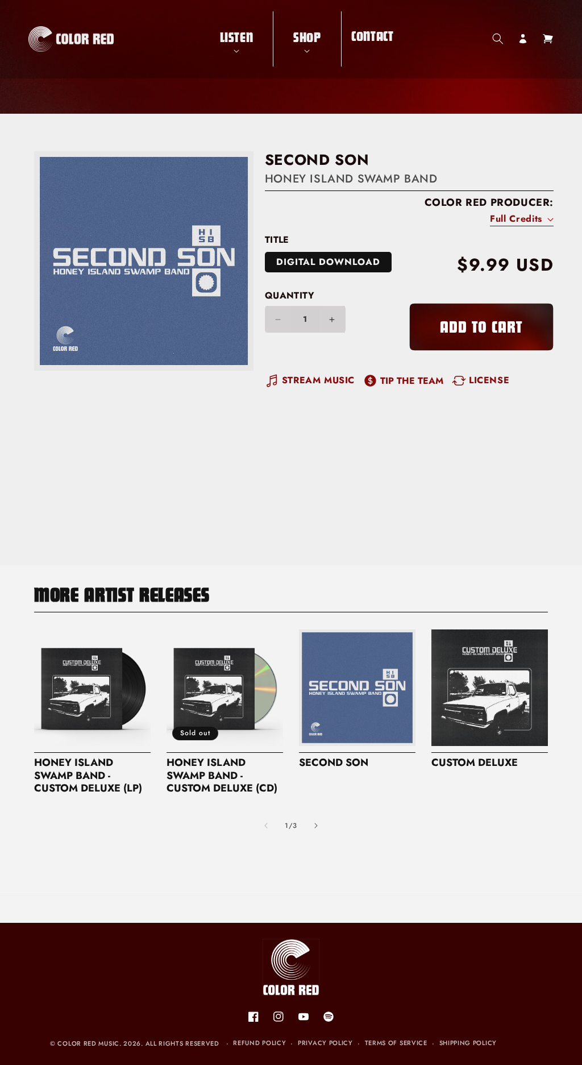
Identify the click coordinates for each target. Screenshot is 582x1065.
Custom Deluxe (474, 762)
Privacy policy (325, 1042)
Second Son (333, 762)
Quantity (289, 295)
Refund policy (259, 1042)
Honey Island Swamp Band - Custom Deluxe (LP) (88, 775)
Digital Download (328, 261)
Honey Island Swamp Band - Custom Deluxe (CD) (222, 775)
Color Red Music (88, 1043)
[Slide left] (265, 825)
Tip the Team (411, 380)
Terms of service (396, 1042)
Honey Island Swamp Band (351, 179)
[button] (236, 39)
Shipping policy (468, 1042)
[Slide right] (316, 825)
